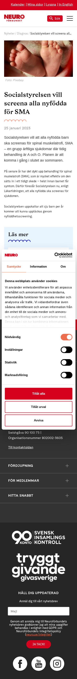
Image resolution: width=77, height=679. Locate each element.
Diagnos (22, 33)
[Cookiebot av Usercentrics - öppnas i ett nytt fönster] (54, 255)
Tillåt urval (38, 407)
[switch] (66, 349)
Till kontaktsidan (20, 447)
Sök (57, 18)
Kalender (18, 4)
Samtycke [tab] (14, 266)
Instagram (57, 664)
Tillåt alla (38, 393)
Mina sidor (35, 4)
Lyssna (51, 4)
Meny (70, 18)
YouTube (38, 664)
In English (66, 4)
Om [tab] (63, 266)
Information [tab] (38, 266)
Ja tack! (38, 644)
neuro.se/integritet (38, 634)
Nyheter (9, 33)
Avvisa (38, 420)
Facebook (20, 664)
